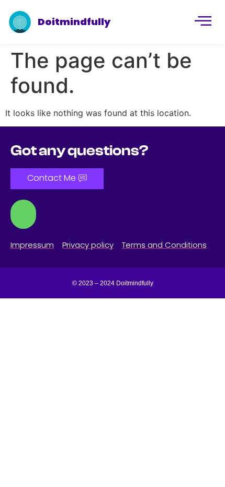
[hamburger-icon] (202, 22)
